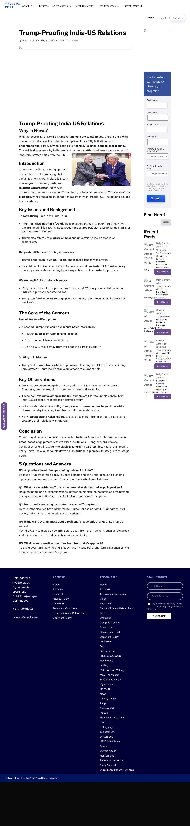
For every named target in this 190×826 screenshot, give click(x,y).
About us (27, 6)
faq (102, 646)
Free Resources (107, 6)
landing (104, 665)
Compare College (110, 622)
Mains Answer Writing (112, 670)
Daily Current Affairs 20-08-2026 (163, 246)
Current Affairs (131, 6)
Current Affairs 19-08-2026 (161, 343)
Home (56, 584)
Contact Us (177, 18)
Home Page (106, 660)
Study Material (60, 6)
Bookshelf (105, 603)
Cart (102, 613)
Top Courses (107, 732)
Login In (163, 18)
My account (106, 684)
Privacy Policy (61, 599)
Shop (103, 703)
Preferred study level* (154, 167)
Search (166, 221)
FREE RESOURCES (110, 656)
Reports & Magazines (112, 760)
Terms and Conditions (65, 608)
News (103, 694)
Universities (106, 736)
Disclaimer (59, 603)
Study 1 (104, 713)
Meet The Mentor (84, 6)
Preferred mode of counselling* (155, 150)
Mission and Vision (110, 679)
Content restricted (110, 632)
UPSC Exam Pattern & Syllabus (117, 770)
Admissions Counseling (113, 594)
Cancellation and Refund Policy (70, 613)
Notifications (107, 755)
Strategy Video (108, 708)
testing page (107, 727)
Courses (43, 6)
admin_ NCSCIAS (30, 40)
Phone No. (152, 137)
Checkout (105, 618)
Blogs (103, 599)
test (102, 722)
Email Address (153, 125)
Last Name (152, 112)
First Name (152, 100)
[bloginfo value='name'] (26, 778)
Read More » (162, 272)
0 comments (72, 40)
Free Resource (108, 651)
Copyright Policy (62, 618)
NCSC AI (105, 689)
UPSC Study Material (111, 741)
